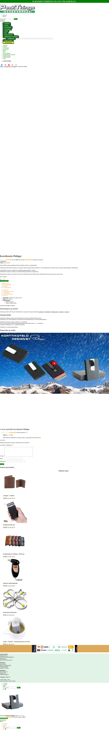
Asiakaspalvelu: (4, 654)
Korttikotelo (41, 311)
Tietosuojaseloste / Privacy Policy (8, 681)
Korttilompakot (54, 311)
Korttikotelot (11, 38)
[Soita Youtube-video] (54, 363)
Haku (16, 19)
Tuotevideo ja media (7, 294)
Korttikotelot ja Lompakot (10, 36)
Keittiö (6, 31)
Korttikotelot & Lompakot (9, 54)
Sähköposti (2, 461)
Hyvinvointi (7, 29)
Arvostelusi (3, 445)
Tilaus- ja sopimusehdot (5, 665)
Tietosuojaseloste (4, 666)
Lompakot (66, 311)
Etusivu (2, 66)
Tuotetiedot (5, 290)
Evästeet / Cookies (4, 668)
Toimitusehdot (6, 292)
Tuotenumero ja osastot (8, 291)
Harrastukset (7, 27)
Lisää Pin (5, 286)
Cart (4, 689)
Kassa (4, 16)
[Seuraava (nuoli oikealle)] (2, 721)
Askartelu (5, 45)
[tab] (56, 290)
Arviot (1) (5, 295)
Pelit (5, 33)
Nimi (1, 458)
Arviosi (2, 456)
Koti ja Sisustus (8, 34)
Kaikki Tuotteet (8, 40)
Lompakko (61, 311)
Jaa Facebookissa (7, 284)
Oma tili (5, 15)
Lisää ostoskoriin (4, 280)
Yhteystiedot (3, 664)
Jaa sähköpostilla (7, 287)
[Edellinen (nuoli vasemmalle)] (0, 721)
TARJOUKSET (8, 42)
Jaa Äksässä (6, 283)
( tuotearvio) (3, 261)
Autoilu (6, 25)
